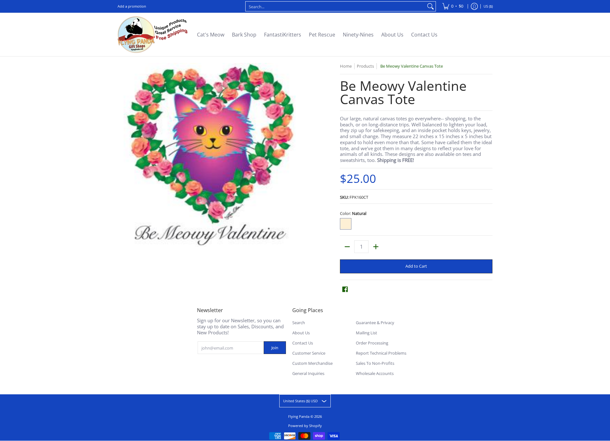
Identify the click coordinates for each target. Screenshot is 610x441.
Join (274, 348)
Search (298, 322)
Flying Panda (298, 416)
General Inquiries (308, 373)
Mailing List (366, 333)
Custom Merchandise (312, 363)
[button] (345, 289)
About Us (301, 333)
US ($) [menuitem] (488, 6)
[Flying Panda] (152, 34)
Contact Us (302, 343)
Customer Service (308, 353)
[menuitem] (452, 6)
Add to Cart (416, 266)
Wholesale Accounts (375, 373)
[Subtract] (347, 246)
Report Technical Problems (381, 353)
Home (346, 66)
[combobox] (335, 6)
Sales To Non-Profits (375, 363)
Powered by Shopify (305, 425)
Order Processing (372, 343)
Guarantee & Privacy (375, 322)
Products (365, 66)
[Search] (430, 6)
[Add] (376, 246)
